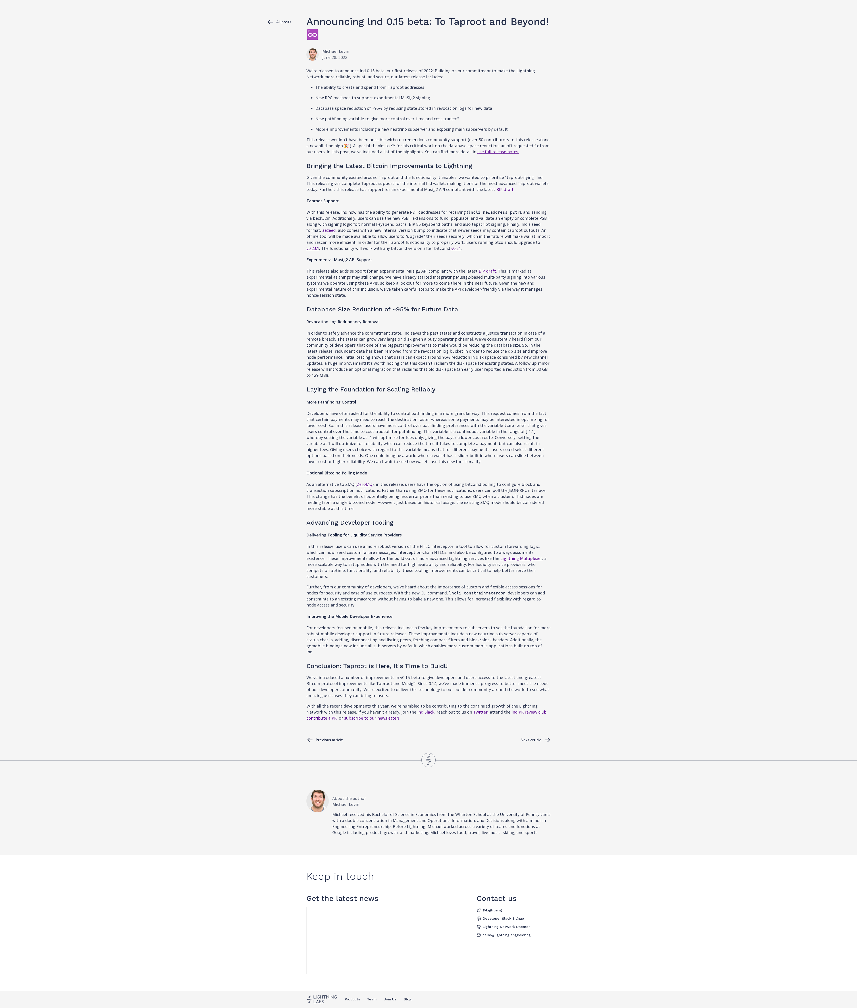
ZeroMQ (364, 484)
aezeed (329, 230)
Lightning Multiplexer (521, 558)
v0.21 (456, 248)
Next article (531, 739)
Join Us (390, 999)
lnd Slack (425, 712)
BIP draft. (505, 189)
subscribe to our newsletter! (371, 718)
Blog (408, 999)
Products (352, 999)
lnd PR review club (529, 712)
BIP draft (487, 271)
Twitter (480, 712)
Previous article (329, 739)
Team (372, 999)
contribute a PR (321, 718)
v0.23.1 (312, 248)
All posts (283, 21)
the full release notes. (498, 151)
